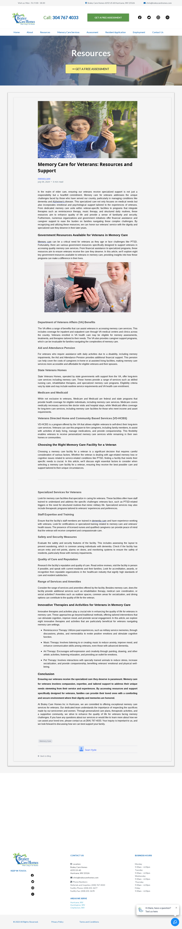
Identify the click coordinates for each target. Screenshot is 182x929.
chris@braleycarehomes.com (159, 3)
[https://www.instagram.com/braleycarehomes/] (158, 17)
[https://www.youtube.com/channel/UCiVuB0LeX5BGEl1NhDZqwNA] (167, 17)
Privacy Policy (57, 922)
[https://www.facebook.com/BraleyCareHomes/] (140, 17)
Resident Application (115, 32)
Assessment (92, 32)
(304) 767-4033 (98, 885)
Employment (139, 32)
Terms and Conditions (89, 922)
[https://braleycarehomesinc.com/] (23, 18)
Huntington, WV (77, 905)
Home (17, 32)
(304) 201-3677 (90, 888)
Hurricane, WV (76, 902)
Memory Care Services (68, 32)
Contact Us (157, 32)
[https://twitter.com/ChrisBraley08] (149, 17)
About (30, 32)
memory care (44, 178)
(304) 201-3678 (88, 891)
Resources (45, 32)
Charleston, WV (77, 907)
